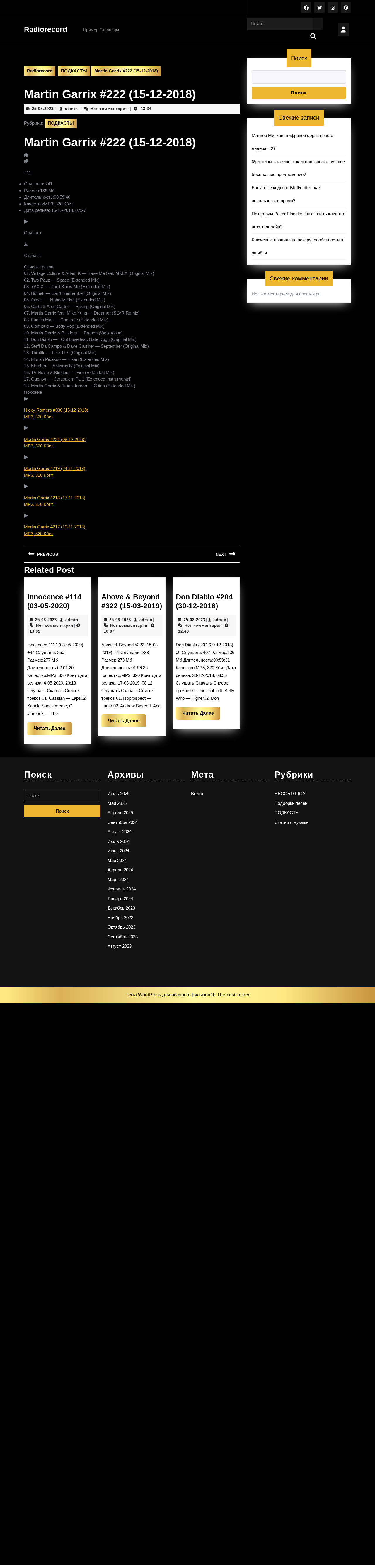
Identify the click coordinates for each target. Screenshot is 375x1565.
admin (71, 109)
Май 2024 (117, 860)
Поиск (299, 58)
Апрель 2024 (120, 869)
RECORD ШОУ (290, 793)
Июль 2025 (118, 793)
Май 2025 (117, 803)
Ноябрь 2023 (120, 917)
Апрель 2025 (120, 812)
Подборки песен (291, 803)
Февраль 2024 (122, 888)
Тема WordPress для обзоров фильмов (168, 994)
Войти (197, 793)
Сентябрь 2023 (123, 936)
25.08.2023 (43, 109)
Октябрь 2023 (121, 927)
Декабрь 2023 (121, 907)
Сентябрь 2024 (123, 822)
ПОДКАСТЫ (74, 70)
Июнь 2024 (118, 850)
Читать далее (53, 730)
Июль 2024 (118, 841)
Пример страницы (101, 29)
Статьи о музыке (291, 822)
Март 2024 (118, 879)
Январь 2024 (120, 898)
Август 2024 (120, 831)
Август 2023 (120, 946)
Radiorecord (45, 29)
